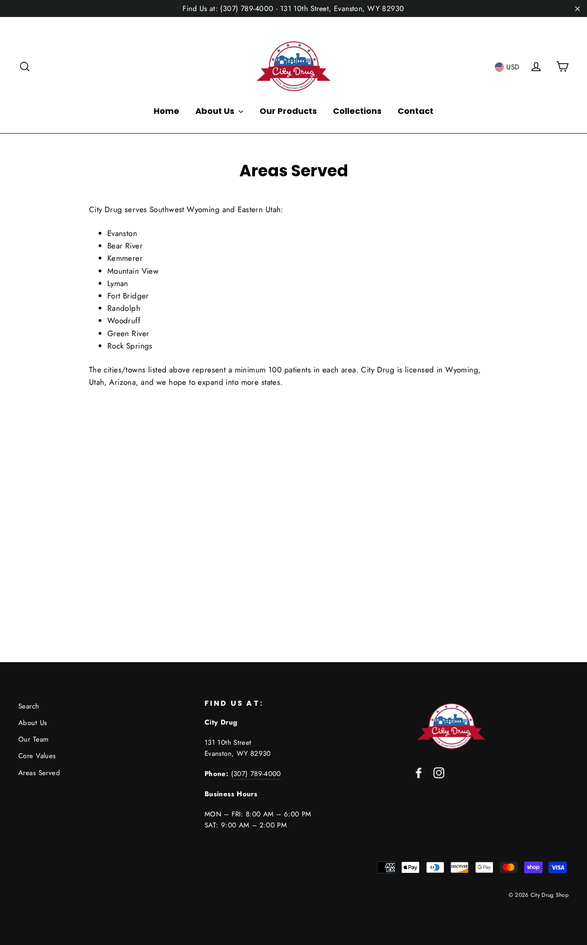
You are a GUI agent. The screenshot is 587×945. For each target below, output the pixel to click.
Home (166, 111)
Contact (415, 111)
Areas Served (39, 773)
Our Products (288, 111)
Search (28, 706)
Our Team (33, 739)
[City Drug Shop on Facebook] (418, 772)
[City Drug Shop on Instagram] (438, 772)
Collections (357, 111)
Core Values (37, 756)
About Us (215, 111)
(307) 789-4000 (256, 774)
